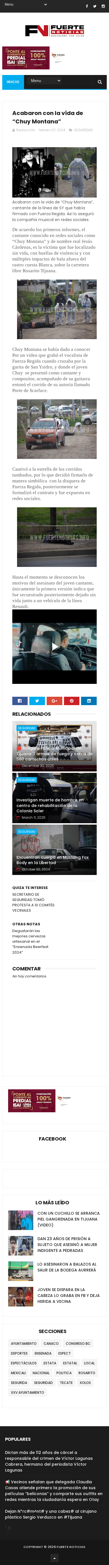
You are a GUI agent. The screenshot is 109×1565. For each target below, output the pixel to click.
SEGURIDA (19, 1382)
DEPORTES (19, 1353)
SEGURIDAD (83, 130)
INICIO (13, 81)
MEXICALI (18, 1373)
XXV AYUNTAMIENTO (27, 1392)
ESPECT (64, 1353)
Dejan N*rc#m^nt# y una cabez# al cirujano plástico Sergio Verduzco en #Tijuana (51, 1514)
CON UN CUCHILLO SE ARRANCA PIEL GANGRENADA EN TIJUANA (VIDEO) (68, 1219)
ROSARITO (87, 1373)
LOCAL (89, 1363)
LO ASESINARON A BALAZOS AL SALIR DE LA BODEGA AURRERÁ (66, 1267)
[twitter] (94, 6)
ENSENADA (43, 1353)
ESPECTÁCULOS (24, 1363)
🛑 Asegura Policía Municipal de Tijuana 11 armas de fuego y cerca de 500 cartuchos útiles (54, 753)
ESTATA (50, 1363)
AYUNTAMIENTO (24, 1343)
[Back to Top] (54, 1558)
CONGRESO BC (78, 1343)
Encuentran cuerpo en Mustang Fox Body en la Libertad (52, 860)
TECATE (66, 1382)
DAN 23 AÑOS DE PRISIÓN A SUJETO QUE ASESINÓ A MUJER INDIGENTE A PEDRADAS (67, 1244)
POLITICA (64, 1373)
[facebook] (87, 6)
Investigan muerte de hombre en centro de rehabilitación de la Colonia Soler (50, 805)
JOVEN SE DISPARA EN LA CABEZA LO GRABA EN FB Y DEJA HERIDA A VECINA (68, 1295)
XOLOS (85, 1382)
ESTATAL (70, 1363)
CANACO (51, 1343)
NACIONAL (41, 1373)
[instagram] (103, 6)
